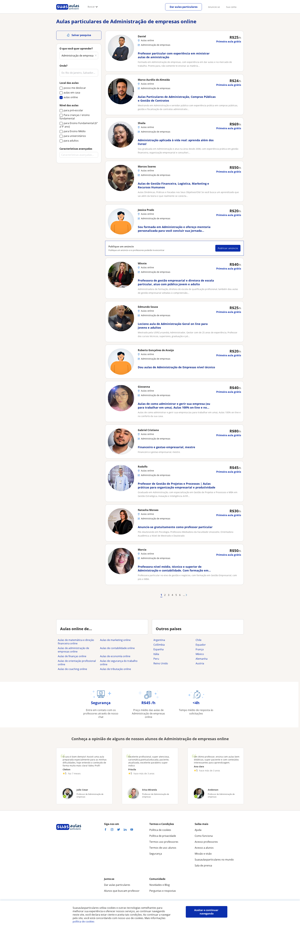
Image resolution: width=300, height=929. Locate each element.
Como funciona (204, 836)
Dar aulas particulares (184, 7)
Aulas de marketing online (115, 640)
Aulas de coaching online (72, 669)
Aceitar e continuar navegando (206, 911)
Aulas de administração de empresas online (73, 649)
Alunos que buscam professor (122, 890)
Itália (156, 654)
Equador (201, 644)
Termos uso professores (163, 841)
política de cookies (83, 921)
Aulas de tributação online (115, 669)
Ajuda (198, 830)
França (200, 649)
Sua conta (231, 6)
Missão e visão (203, 853)
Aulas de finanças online (72, 656)
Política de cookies (160, 830)
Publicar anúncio (228, 248)
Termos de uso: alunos (162, 847)
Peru (156, 658)
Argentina (159, 640)
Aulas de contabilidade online (117, 648)
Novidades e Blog (159, 885)
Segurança (155, 853)
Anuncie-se (214, 6)
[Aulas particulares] (67, 10)
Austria (200, 663)
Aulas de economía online (115, 656)
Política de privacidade (162, 836)
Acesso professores (206, 841)
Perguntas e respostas (162, 890)
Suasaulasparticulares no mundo (214, 859)
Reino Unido (160, 663)
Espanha (158, 649)
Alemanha (202, 658)
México (200, 654)
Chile (198, 640)
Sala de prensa (203, 865)
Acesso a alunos (204, 847)
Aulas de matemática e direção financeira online (76, 641)
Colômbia (159, 644)
